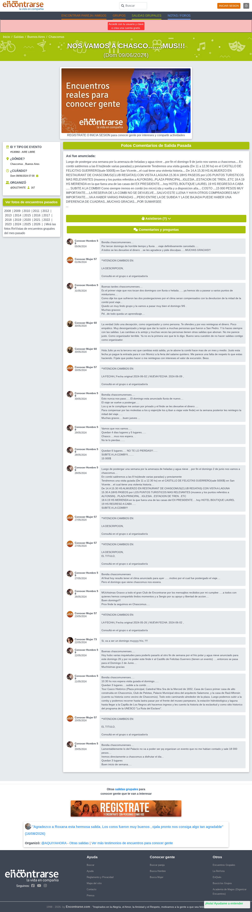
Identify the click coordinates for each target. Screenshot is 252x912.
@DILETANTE (18, 187)
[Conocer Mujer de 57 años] (71, 260)
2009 (17, 210)
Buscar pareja (157, 865)
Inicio (6, 36)
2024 (18, 224)
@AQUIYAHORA (53, 843)
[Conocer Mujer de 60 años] (71, 324)
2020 (27, 219)
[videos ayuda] (246, 6)
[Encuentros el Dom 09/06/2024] (37, 175)
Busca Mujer (156, 877)
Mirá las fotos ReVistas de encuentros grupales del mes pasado (30, 229)
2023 (8, 224)
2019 (18, 219)
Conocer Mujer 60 (86, 322)
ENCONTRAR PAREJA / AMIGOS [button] (83, 15)
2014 (18, 215)
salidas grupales (127, 789)
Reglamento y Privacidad (100, 877)
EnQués (217, 877)
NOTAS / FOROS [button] (179, 15)
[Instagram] (44, 886)
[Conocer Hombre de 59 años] (71, 242)
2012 (45, 210)
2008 (7, 210)
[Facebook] (32, 886)
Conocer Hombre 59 (86, 242)
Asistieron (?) (156, 218)
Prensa (90, 895)
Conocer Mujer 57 (86, 259)
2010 (26, 210)
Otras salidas (79, 843)
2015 (27, 215)
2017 (46, 215)
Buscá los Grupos (222, 883)
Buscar (90, 865)
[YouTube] (38, 886)
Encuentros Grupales (224, 865)
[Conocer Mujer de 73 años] (71, 640)
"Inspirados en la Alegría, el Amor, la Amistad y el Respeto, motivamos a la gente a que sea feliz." (149, 906)
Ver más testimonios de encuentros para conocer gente (132, 843)
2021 (37, 219)
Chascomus (56, 36)
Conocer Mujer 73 (86, 639)
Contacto (91, 889)
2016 (37, 215)
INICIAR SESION (229, 5)
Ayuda (90, 871)
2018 (8, 219)
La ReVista (219, 871)
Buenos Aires (36, 36)
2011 (36, 210)
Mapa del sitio (94, 883)
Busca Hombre (158, 871)
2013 (8, 215)
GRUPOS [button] (119, 15)
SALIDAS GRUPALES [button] (146, 15)
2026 (37, 224)
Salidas (19, 36)
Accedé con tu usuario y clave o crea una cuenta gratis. (126, 26)
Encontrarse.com (78, 906)
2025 (27, 224)
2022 (46, 219)
